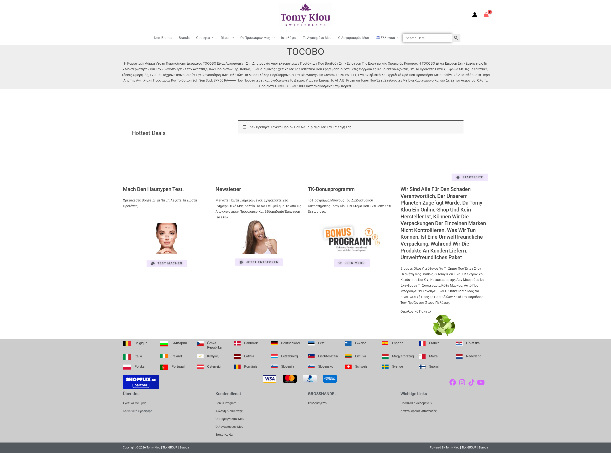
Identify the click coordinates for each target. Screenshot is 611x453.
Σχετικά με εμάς (134, 403)
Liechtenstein (328, 356)
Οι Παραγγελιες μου (230, 419)
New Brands (163, 38)
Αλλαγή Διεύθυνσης (229, 411)
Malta (433, 356)
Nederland (473, 356)
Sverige (397, 366)
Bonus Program (226, 403)
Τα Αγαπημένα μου (317, 38)
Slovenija (287, 366)
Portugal (178, 366)
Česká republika (214, 345)
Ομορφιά (203, 38)
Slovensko (325, 366)
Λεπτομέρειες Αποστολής (418, 411)
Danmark (251, 343)
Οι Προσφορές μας (255, 38)
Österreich (214, 366)
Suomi (433, 366)
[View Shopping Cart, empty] (486, 15)
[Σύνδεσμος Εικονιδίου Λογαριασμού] (474, 14)
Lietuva (360, 356)
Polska (140, 366)
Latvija (249, 356)
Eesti (321, 343)
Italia (138, 356)
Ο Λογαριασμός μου (353, 38)
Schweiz (361, 366)
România (251, 366)
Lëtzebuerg (289, 356)
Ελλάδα (361, 343)
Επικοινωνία (224, 434)
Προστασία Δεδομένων (416, 403)
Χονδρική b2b (317, 403)
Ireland (177, 356)
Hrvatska (473, 343)
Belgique (141, 343)
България (179, 343)
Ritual (225, 38)
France (434, 343)
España (397, 343)
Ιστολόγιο (288, 38)
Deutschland (290, 343)
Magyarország (403, 356)
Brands (184, 38)
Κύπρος (213, 356)
